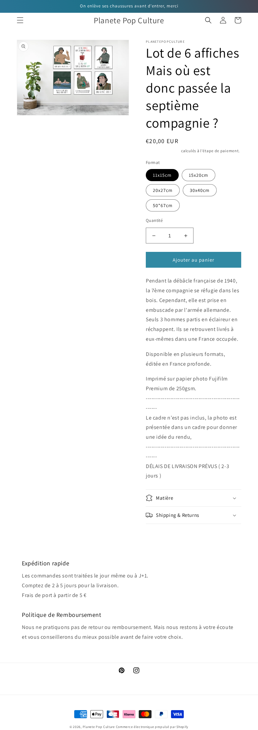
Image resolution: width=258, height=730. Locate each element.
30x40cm (200, 190)
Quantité (154, 220)
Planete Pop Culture (99, 727)
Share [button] (160, 533)
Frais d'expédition (163, 150)
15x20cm (198, 175)
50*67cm (163, 205)
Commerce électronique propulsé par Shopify (152, 727)
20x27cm (163, 190)
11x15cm (162, 175)
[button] (20, 20)
